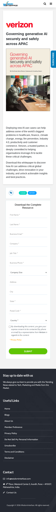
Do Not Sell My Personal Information (21, 439)
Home (7, 408)
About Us (8, 421)
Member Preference (13, 427)
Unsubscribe (10, 445)
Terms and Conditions (14, 451)
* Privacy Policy (15, 340)
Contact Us (11, 492)
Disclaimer (9, 458)
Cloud (22, 193)
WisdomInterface (27, 505)
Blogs (7, 414)
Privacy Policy (10, 433)
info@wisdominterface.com (18, 478)
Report (32, 193)
